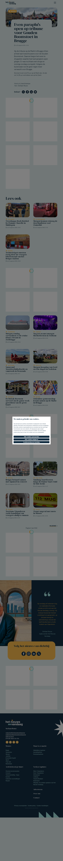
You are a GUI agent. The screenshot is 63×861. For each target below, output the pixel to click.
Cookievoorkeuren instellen (31, 442)
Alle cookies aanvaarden (31, 437)
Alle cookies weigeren (31, 439)
